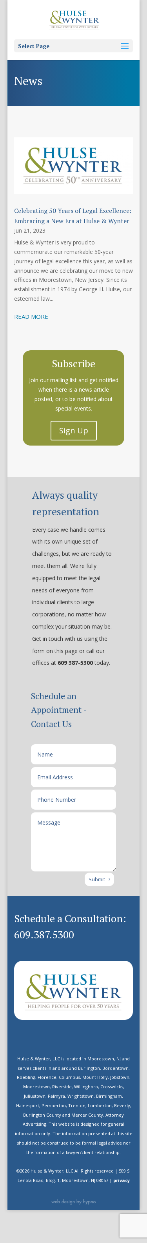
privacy (121, 1180)
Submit (97, 879)
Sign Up (73, 430)
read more (31, 316)
